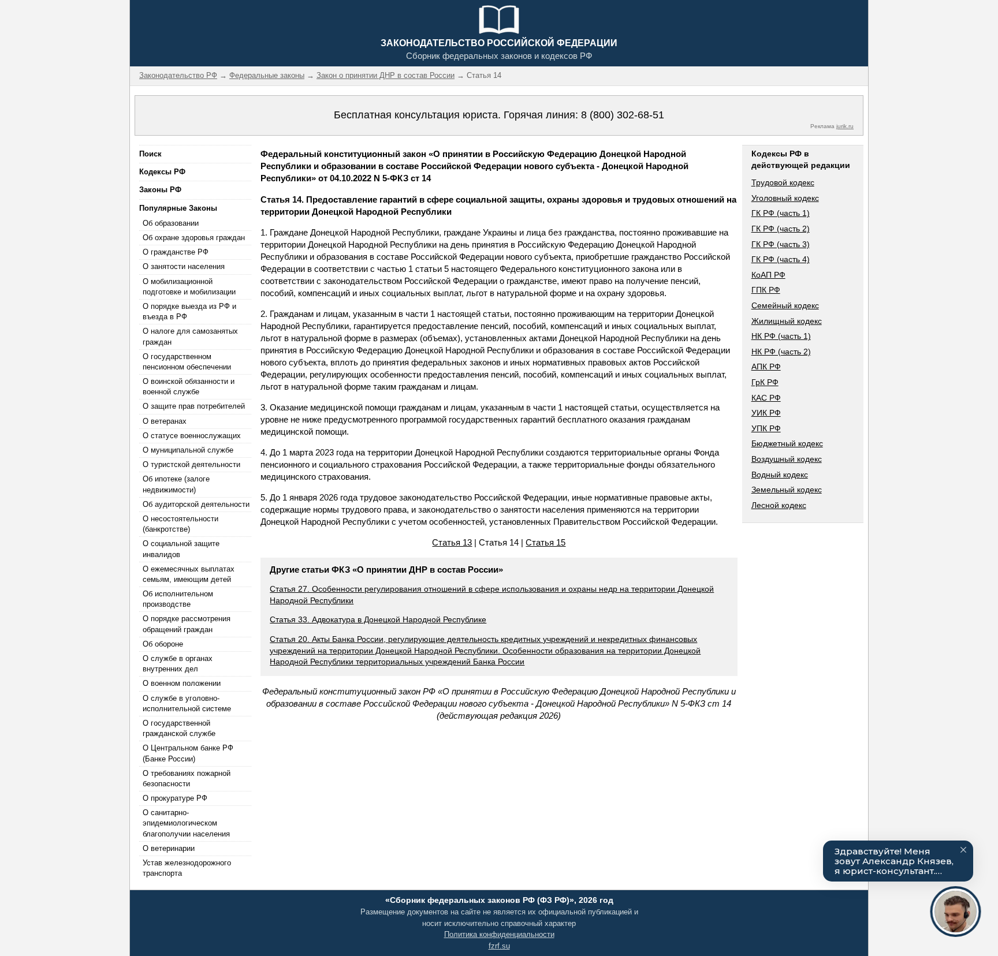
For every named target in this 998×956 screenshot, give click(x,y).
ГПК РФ (765, 289)
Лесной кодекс (778, 505)
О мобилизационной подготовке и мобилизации (189, 286)
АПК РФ (766, 366)
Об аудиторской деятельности (196, 504)
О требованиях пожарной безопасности (186, 778)
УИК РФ (766, 412)
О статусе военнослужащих (192, 435)
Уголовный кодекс (785, 198)
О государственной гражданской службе (179, 728)
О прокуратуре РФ (175, 798)
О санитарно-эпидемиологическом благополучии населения (186, 823)
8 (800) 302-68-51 (622, 115)
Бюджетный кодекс (787, 443)
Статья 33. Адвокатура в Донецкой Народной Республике (378, 619)
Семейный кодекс (785, 305)
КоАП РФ (768, 274)
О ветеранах (165, 421)
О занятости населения (184, 266)
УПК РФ (766, 428)
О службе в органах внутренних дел (178, 663)
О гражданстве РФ (175, 252)
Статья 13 (452, 542)
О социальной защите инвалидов (181, 548)
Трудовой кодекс (782, 182)
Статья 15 (545, 542)
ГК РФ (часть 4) (780, 259)
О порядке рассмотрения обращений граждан (186, 623)
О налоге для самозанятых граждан (190, 336)
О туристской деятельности (191, 464)
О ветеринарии (169, 848)
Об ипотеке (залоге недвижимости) (176, 484)
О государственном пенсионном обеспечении (187, 361)
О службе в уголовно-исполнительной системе (187, 703)
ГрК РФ (765, 382)
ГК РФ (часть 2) (780, 228)
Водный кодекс (779, 474)
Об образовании (171, 223)
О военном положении (182, 683)
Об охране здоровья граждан (194, 237)
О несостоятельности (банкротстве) (180, 523)
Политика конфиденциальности (499, 934)
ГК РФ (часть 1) (780, 213)
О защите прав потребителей (194, 406)
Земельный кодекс (786, 489)
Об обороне (163, 644)
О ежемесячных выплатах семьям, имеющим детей (188, 574)
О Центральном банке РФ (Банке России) (188, 753)
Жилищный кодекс (786, 321)
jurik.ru (845, 126)
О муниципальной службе (188, 450)
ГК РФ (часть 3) (780, 244)
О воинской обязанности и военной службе (188, 386)
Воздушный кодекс (786, 459)
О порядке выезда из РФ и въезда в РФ (189, 311)
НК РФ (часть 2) (781, 351)
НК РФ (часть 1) (781, 336)
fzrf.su (499, 946)
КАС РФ (766, 397)
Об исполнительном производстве (178, 598)
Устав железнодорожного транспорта (187, 867)
